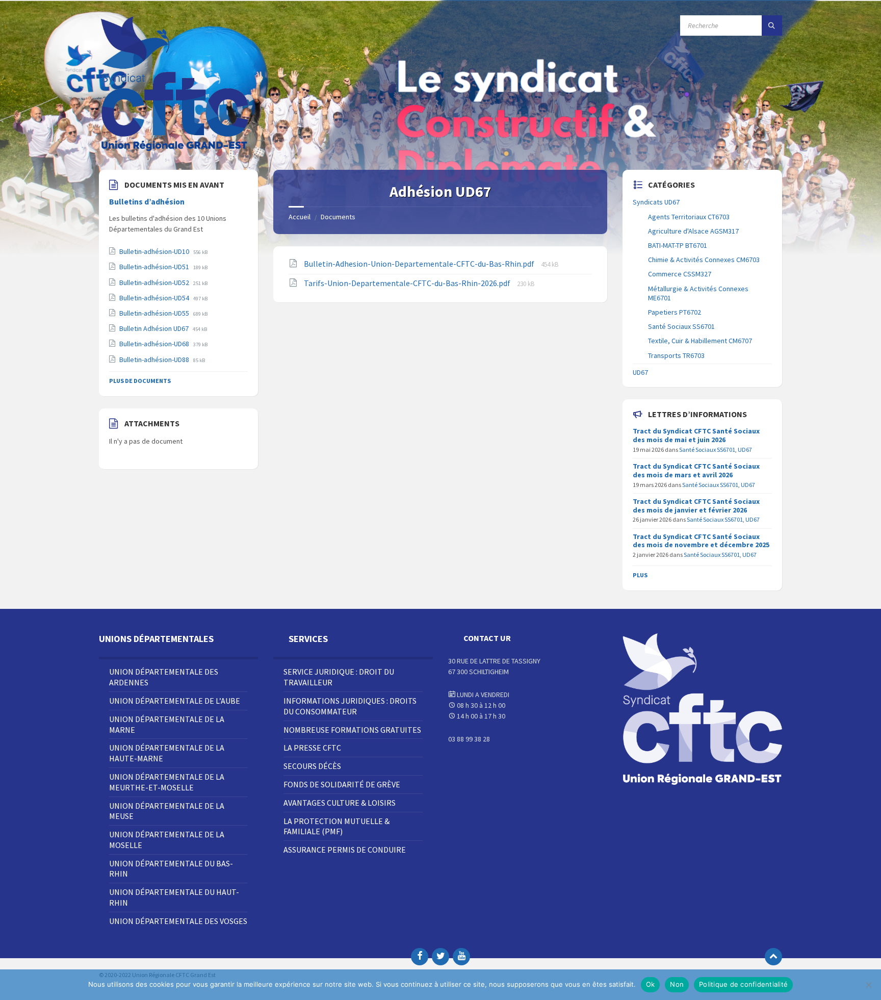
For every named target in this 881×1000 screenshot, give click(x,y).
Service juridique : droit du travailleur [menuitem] (338, 676)
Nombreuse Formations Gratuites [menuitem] (352, 730)
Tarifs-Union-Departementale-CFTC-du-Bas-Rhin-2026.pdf (408, 283)
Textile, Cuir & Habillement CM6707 (700, 340)
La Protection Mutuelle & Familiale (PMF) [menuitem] (336, 826)
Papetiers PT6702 (674, 312)
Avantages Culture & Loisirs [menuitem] (339, 803)
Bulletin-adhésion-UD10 (155, 251)
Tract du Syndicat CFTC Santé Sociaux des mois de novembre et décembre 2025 (701, 541)
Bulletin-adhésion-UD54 (155, 297)
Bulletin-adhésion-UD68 (155, 343)
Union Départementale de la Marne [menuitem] (166, 724)
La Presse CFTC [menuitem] (312, 747)
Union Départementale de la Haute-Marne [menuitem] (166, 752)
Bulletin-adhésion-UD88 (155, 359)
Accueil (299, 216)
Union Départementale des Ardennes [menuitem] (163, 676)
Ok (650, 984)
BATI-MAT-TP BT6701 (677, 245)
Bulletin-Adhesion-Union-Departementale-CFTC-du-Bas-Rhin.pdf (420, 264)
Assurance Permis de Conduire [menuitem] (344, 849)
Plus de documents (140, 380)
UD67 (640, 372)
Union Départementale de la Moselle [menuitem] (166, 839)
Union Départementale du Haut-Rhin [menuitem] (174, 897)
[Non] (868, 985)
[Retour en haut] (773, 956)
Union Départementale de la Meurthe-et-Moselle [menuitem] (166, 782)
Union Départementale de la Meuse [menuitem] (166, 811)
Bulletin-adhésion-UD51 (155, 266)
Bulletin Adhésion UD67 (154, 328)
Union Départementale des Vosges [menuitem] (178, 921)
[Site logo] (175, 150)
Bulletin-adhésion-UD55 (155, 313)
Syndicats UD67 (656, 202)
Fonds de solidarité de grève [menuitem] (341, 784)
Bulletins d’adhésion (147, 202)
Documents (338, 216)
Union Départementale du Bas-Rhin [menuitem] (171, 868)
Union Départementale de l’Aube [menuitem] (174, 701)
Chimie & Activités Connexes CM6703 (704, 259)
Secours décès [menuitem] (312, 766)
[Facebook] (419, 956)
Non (677, 984)
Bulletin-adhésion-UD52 (155, 282)
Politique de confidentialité (743, 984)
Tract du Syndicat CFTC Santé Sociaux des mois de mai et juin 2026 (696, 435)
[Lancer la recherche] (772, 25)
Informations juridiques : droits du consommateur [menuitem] (350, 706)
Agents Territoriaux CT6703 (689, 216)
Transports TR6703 (676, 355)
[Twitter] (440, 956)
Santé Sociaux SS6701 (681, 326)
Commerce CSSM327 (679, 273)
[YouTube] (461, 956)
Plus (640, 575)
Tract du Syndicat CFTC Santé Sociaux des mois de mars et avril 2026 (696, 470)
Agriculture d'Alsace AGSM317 (693, 231)
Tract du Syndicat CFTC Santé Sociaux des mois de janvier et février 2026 (696, 506)
